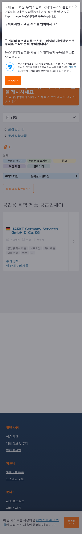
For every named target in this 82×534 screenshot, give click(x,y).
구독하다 (13, 80)
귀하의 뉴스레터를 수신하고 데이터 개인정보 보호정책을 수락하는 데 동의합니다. (40, 42)
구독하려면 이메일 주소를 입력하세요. (30, 23)
